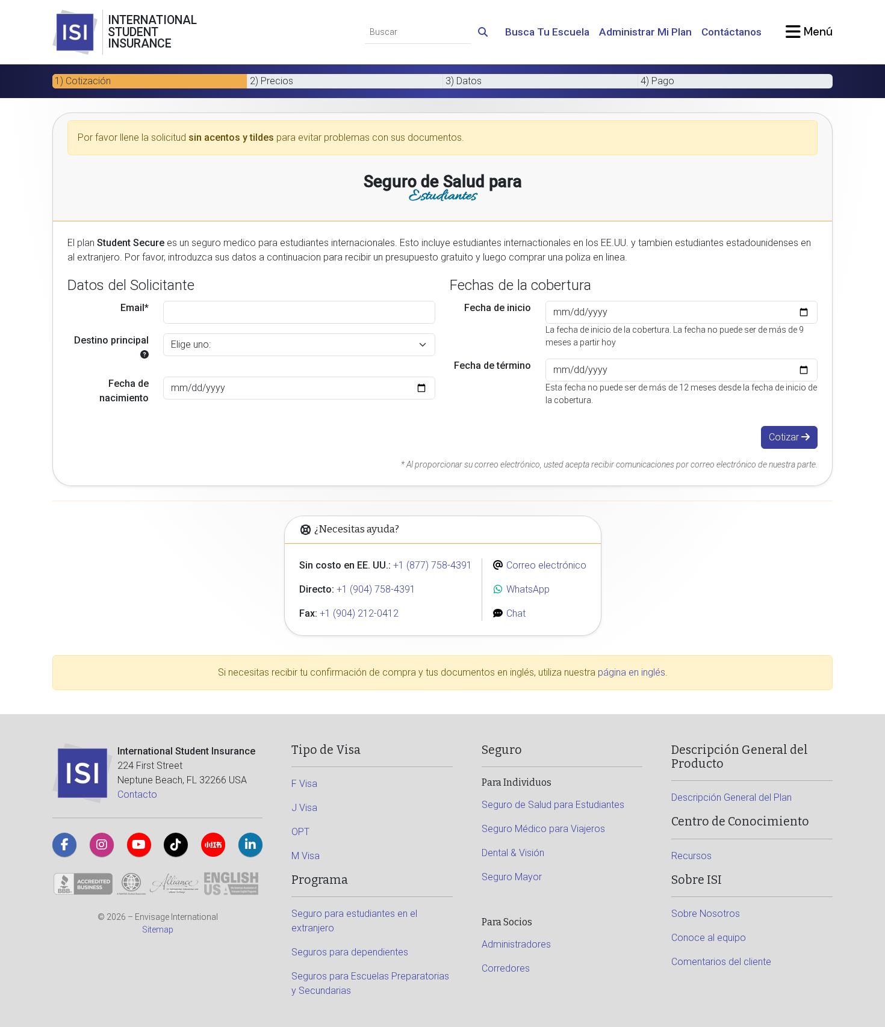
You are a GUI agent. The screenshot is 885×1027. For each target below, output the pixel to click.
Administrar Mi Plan (645, 32)
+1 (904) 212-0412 (359, 613)
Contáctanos (731, 32)
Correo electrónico (545, 565)
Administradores (516, 944)
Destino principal (111, 340)
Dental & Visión (513, 853)
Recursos (691, 856)
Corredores (506, 968)
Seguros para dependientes (349, 952)
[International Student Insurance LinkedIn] (250, 845)
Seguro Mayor (512, 877)
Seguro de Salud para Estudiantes (553, 804)
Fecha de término (492, 365)
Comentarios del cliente (721, 961)
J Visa (304, 807)
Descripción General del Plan (731, 797)
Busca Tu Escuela (547, 32)
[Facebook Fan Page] (64, 845)
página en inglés (631, 672)
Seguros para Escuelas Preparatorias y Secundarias (370, 983)
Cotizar (785, 437)
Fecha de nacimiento (124, 391)
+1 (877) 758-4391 (432, 565)
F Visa (304, 783)
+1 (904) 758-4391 (376, 589)
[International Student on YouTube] (139, 845)
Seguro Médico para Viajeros (543, 828)
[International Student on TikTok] (176, 845)
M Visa (305, 856)
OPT (300, 831)
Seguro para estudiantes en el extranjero (354, 921)
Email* (134, 307)
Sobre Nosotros (705, 913)
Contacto (137, 794)
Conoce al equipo (708, 937)
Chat (515, 613)
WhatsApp (527, 589)
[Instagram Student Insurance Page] (102, 845)
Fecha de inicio (497, 307)
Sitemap (157, 929)
